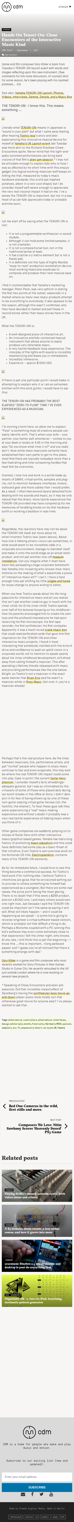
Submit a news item (52, 1516)
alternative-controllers (22, 1019)
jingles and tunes (58, 581)
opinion (67, 1023)
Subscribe (37, 1487)
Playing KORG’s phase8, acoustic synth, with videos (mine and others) (35, 1195)
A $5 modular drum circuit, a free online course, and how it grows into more (32, 1230)
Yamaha (61, 1027)
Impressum (15, 1516)
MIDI (59, 1023)
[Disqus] (37, 1360)
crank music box (56, 630)
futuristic (38, 1023)
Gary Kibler (9, 960)
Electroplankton (43, 855)
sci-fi (16, 1027)
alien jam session (41, 159)
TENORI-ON (28, 127)
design (5, 1023)
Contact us (31, 1516)
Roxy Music (33, 682)
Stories (6, 29)
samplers (7, 1027)
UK (55, 1027)
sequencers (27, 1027)
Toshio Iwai (27, 136)
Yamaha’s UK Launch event (32, 143)
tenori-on (40, 1027)
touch (50, 1027)
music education (42, 843)
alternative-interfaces (52, 1019)
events (27, 1023)
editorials (16, 1023)
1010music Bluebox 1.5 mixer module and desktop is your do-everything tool (33, 1265)
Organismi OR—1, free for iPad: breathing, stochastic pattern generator (33, 1300)
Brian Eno (33, 678)
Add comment (11, 55)
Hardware (51, 1023)
